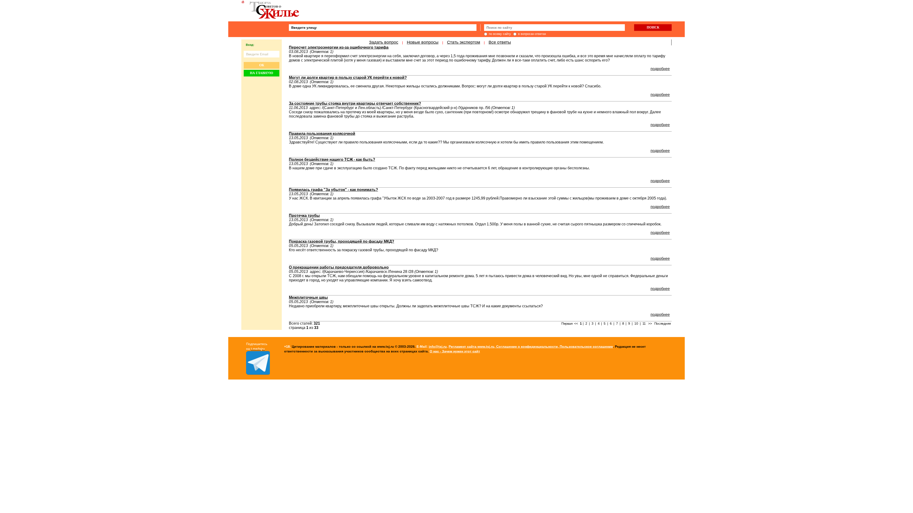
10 (636, 323)
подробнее (660, 69)
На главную (261, 73)
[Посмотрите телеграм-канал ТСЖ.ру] (258, 373)
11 (644, 323)
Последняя (662, 323)
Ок (261, 65)
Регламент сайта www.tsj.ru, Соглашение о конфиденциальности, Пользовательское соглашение (531, 346)
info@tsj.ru (438, 346)
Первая (567, 323)
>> (650, 323)
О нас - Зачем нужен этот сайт (455, 351)
